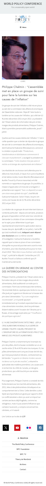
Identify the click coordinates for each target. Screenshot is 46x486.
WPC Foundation (23, 449)
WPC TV (23, 454)
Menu (24, 27)
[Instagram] (40, 429)
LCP (23, 416)
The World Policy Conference (23, 444)
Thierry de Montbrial (23, 459)
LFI (21, 229)
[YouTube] (17, 429)
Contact (23, 469)
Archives (23, 464)
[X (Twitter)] (6, 429)
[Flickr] (29, 429)
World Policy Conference (23, 4)
